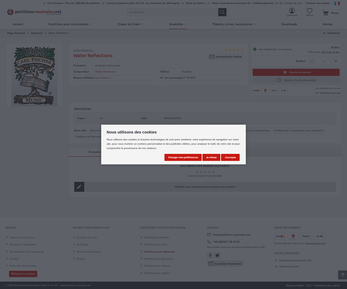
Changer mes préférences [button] (183, 157)
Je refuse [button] (211, 157)
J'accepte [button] (230, 157)
